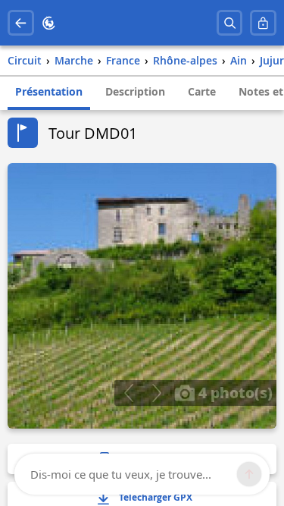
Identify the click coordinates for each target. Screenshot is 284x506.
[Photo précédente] (128, 393)
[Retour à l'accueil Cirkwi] (49, 23)
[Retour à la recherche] (21, 23)
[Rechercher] (230, 23)
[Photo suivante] (156, 393)
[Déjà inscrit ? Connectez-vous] (263, 23)
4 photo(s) (234, 392)
